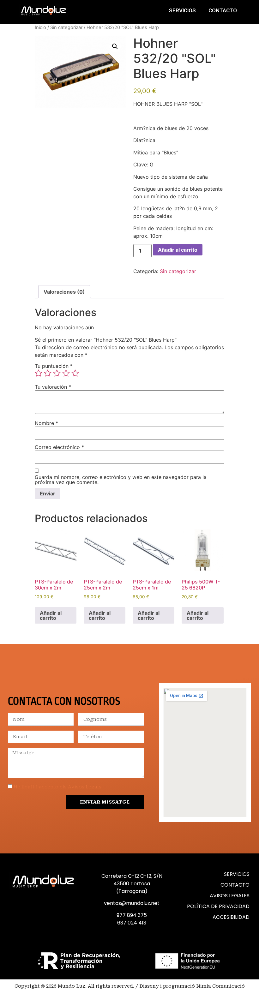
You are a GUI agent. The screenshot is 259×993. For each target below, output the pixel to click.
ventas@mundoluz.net (132, 903)
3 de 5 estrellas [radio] (57, 373)
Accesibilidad (231, 917)
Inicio (40, 27)
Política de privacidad (218, 906)
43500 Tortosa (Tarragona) (131, 887)
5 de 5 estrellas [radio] (75, 373)
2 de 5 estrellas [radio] (47, 373)
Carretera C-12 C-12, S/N (131, 876)
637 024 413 (131, 922)
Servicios (182, 10)
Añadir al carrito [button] (51, 615)
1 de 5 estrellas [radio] (38, 373)
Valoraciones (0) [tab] (64, 292)
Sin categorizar (66, 27)
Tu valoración (53, 386)
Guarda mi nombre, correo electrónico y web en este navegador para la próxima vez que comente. (121, 480)
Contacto (222, 10)
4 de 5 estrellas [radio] (66, 373)
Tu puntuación (54, 365)
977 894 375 (132, 915)
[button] (115, 46)
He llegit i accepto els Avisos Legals (57, 787)
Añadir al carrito (177, 250)
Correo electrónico (59, 447)
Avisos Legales (230, 895)
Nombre (46, 423)
